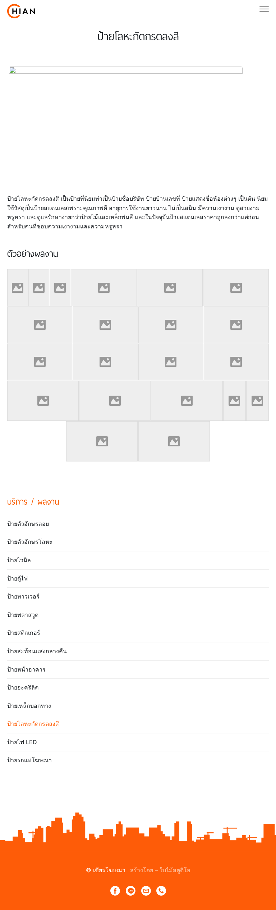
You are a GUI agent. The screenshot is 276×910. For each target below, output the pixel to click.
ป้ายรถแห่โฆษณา (29, 760)
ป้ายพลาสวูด (22, 614)
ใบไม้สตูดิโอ (175, 870)
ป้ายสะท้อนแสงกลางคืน (37, 651)
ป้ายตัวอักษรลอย (28, 523)
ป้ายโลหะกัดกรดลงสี (33, 723)
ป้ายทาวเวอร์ (23, 596)
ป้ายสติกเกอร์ (23, 632)
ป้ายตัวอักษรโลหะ (29, 541)
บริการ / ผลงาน (33, 501)
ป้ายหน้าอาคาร (26, 669)
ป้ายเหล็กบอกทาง (29, 705)
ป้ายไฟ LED (22, 742)
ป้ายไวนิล (19, 560)
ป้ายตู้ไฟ (17, 578)
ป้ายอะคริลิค (23, 687)
